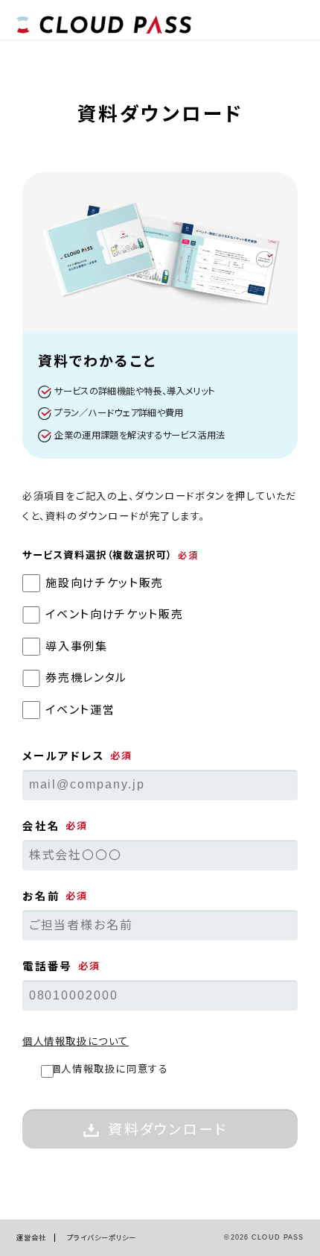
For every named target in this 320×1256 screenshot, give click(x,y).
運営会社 (31, 1238)
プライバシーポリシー (101, 1238)
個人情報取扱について (75, 1041)
